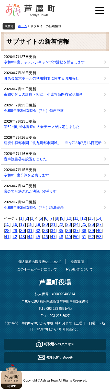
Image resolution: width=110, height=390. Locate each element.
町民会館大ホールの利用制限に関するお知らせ (41, 78)
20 (45, 224)
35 (61, 230)
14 (99, 218)
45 (38, 237)
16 (15, 224)
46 (45, 237)
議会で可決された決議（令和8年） (32, 191)
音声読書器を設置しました (25, 159)
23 (68, 224)
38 (84, 230)
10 (69, 218)
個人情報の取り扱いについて (40, 262)
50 (76, 237)
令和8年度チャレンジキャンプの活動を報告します (44, 62)
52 (91, 237)
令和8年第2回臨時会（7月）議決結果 (34, 207)
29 (15, 230)
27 (99, 224)
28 (7, 230)
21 (53, 224)
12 (83, 218)
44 (30, 237)
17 (22, 224)
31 (30, 230)
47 (53, 237)
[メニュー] (99, 10)
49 (68, 237)
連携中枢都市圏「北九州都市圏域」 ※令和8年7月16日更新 (53, 143)
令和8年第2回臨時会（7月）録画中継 (34, 110)
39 (91, 230)
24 (76, 224)
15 (7, 224)
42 (15, 237)
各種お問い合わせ (59, 357)
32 (38, 230)
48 (61, 237)
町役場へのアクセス (59, 344)
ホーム (22, 26)
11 (76, 218)
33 (45, 230)
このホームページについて (37, 269)
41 (7, 237)
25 (84, 224)
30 (22, 230)
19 (38, 224)
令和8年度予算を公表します (26, 175)
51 (84, 237)
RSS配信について (79, 269)
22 (61, 224)
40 (99, 230)
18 (30, 224)
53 (99, 237)
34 (53, 230)
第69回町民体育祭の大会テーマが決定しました (42, 127)
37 (76, 230)
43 (22, 237)
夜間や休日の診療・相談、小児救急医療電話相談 (43, 94)
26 (91, 224)
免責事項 (77, 262)
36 (68, 230)
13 (91, 218)
